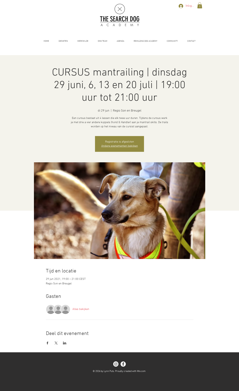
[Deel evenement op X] (56, 343)
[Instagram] (115, 364)
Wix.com (141, 371)
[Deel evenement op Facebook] (47, 343)
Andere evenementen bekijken (119, 146)
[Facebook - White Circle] (123, 364)
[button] (199, 5)
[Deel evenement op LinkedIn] (64, 343)
